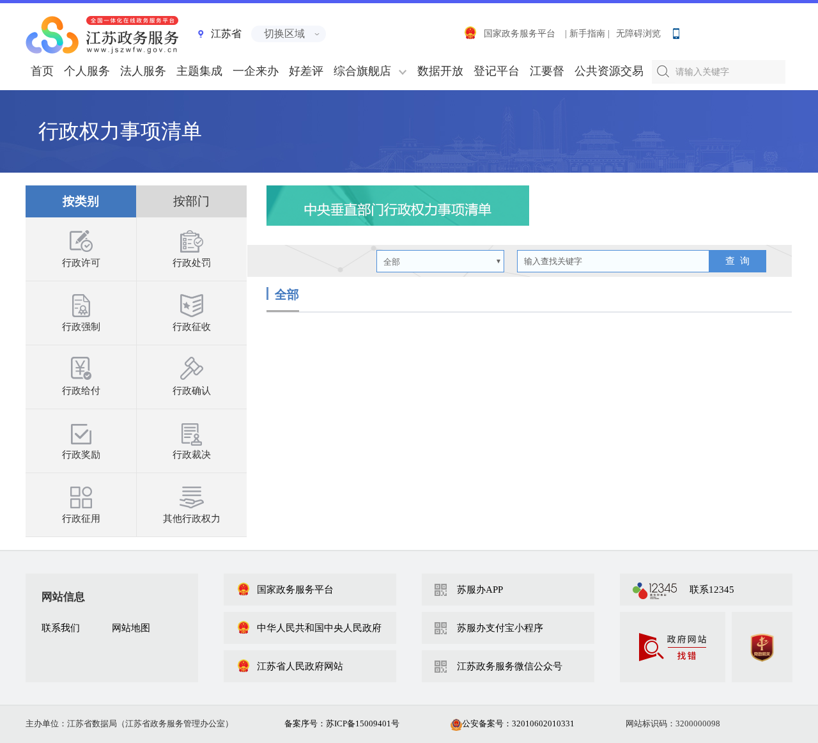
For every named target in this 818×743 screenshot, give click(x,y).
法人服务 (143, 71)
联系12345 (712, 589)
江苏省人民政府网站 (300, 666)
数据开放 (440, 71)
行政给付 (81, 391)
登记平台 (497, 71)
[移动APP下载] (675, 30)
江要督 (547, 71)
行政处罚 (192, 263)
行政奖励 (81, 455)
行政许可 (81, 263)
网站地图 (131, 628)
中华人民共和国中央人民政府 (319, 628)
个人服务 (87, 71)
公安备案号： (518, 723)
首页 (42, 71)
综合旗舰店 (362, 71)
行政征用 (81, 518)
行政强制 (81, 327)
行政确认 (192, 391)
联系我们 (61, 628)
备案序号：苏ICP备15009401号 (341, 723)
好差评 (306, 71)
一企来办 (256, 71)
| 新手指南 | (587, 33)
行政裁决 (192, 455)
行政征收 (192, 327)
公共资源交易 (609, 71)
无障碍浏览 (638, 33)
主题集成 (199, 71)
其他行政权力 (191, 518)
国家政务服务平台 (519, 33)
